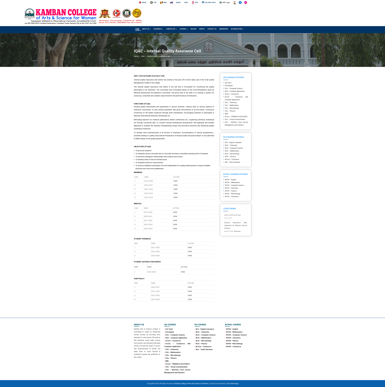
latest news (240, 231)
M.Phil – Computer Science (234, 185)
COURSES (183, 29)
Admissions (223, 29)
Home (137, 29)
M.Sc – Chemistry (231, 145)
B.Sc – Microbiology (232, 108)
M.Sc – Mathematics (232, 151)
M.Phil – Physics (231, 191)
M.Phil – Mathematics (232, 182)
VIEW (175, 181)
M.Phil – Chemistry (231, 188)
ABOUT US (145, 29)
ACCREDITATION (236, 29)
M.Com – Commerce (232, 159)
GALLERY (193, 29)
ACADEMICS (157, 29)
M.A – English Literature (233, 142)
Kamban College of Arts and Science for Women (191, 383)
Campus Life (170, 29)
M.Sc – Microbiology (232, 154)
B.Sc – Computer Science (234, 88)
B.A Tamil (228, 83)
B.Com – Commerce (232, 94)
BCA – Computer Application (235, 91)
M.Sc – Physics (230, 156)
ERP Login (226, 2)
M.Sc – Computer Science (234, 148)
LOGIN (137, 30)
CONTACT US (211, 29)
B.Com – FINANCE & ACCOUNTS (236, 117)
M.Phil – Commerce (232, 196)
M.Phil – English (230, 180)
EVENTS (202, 29)
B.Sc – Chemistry (231, 102)
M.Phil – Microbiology (232, 194)
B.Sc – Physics (230, 111)
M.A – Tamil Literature (232, 162)
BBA (226, 114)
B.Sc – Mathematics (232, 105)
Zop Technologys (232, 383)
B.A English (229, 86)
